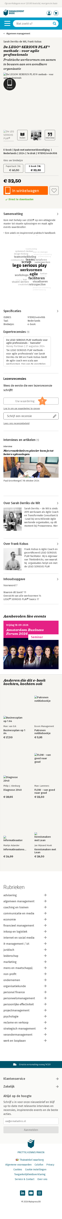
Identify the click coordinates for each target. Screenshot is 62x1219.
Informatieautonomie (15, 849)
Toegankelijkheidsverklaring (29, 1174)
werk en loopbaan (14, 1040)
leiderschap (10, 956)
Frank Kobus (35, 41)
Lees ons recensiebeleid (16, 423)
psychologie (10, 1016)
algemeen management (18, 901)
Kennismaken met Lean (45, 851)
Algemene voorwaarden (18, 1164)
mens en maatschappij (17, 968)
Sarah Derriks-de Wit (14, 41)
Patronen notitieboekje (42, 732)
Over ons (42, 1179)
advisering (10, 895)
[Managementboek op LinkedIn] (22, 1193)
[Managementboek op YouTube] (31, 1193)
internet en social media (18, 937)
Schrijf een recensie (19, 416)
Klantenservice (14, 1079)
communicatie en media (18, 913)
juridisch (8, 949)
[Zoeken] (54, 23)
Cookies (17, 1169)
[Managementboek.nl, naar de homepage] (13, 14)
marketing (10, 962)
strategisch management (19, 1028)
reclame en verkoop (15, 1022)
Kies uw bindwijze (13, 160)
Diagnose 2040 (12, 789)
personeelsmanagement (19, 998)
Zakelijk (8, 1086)
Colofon (39, 1164)
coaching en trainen (16, 907)
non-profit (9, 974)
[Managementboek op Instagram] (39, 1193)
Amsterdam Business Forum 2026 (25, 632)
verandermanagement (17, 1034)
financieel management (18, 925)
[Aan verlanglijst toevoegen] (54, 190)
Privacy (50, 1164)
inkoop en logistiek (15, 931)
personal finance (14, 992)
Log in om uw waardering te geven (21, 408)
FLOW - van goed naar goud (44, 791)
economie (9, 919)
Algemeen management (18, 33)
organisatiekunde (14, 986)
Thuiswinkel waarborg (31, 1159)
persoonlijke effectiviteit (18, 1004)
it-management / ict (16, 943)
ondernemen (11, 980)
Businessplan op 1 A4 (14, 732)
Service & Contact (24, 1179)
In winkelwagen (25, 190)
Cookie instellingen (35, 1169)
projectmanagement (16, 1010)
